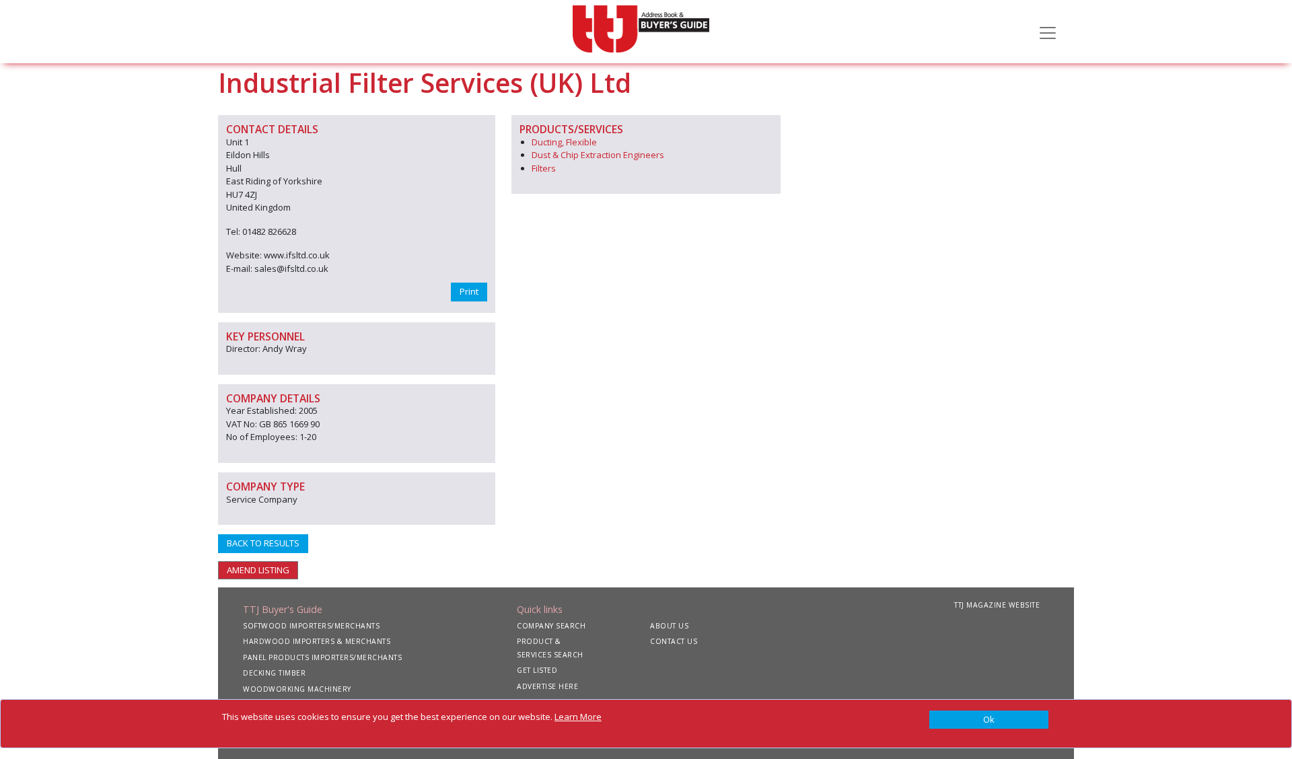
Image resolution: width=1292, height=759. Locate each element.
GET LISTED (537, 670)
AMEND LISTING (258, 570)
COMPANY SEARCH (551, 625)
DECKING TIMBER (274, 673)
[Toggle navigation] (1048, 31)
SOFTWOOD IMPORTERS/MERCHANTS (311, 625)
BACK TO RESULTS (263, 543)
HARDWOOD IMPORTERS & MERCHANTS (316, 641)
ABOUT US (669, 625)
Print (469, 291)
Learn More (578, 717)
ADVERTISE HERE (547, 686)
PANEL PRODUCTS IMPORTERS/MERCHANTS (322, 657)
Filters (544, 168)
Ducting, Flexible (564, 142)
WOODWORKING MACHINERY (297, 689)
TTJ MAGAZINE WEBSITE (997, 605)
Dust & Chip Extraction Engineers (598, 155)
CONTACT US (673, 641)
